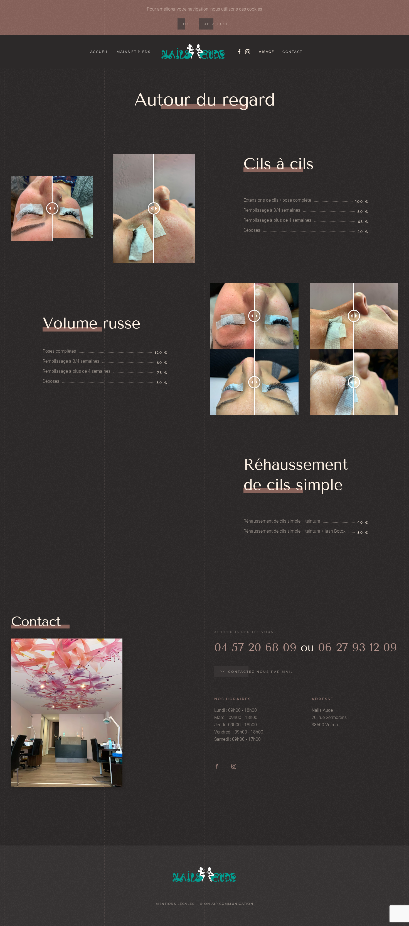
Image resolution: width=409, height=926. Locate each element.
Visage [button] (266, 52)
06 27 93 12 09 (357, 647)
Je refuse (216, 24)
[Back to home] (193, 52)
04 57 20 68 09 (255, 647)
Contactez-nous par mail (260, 672)
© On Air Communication (226, 904)
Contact (292, 52)
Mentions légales (175, 904)
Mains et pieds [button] (133, 52)
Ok (186, 24)
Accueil (99, 52)
